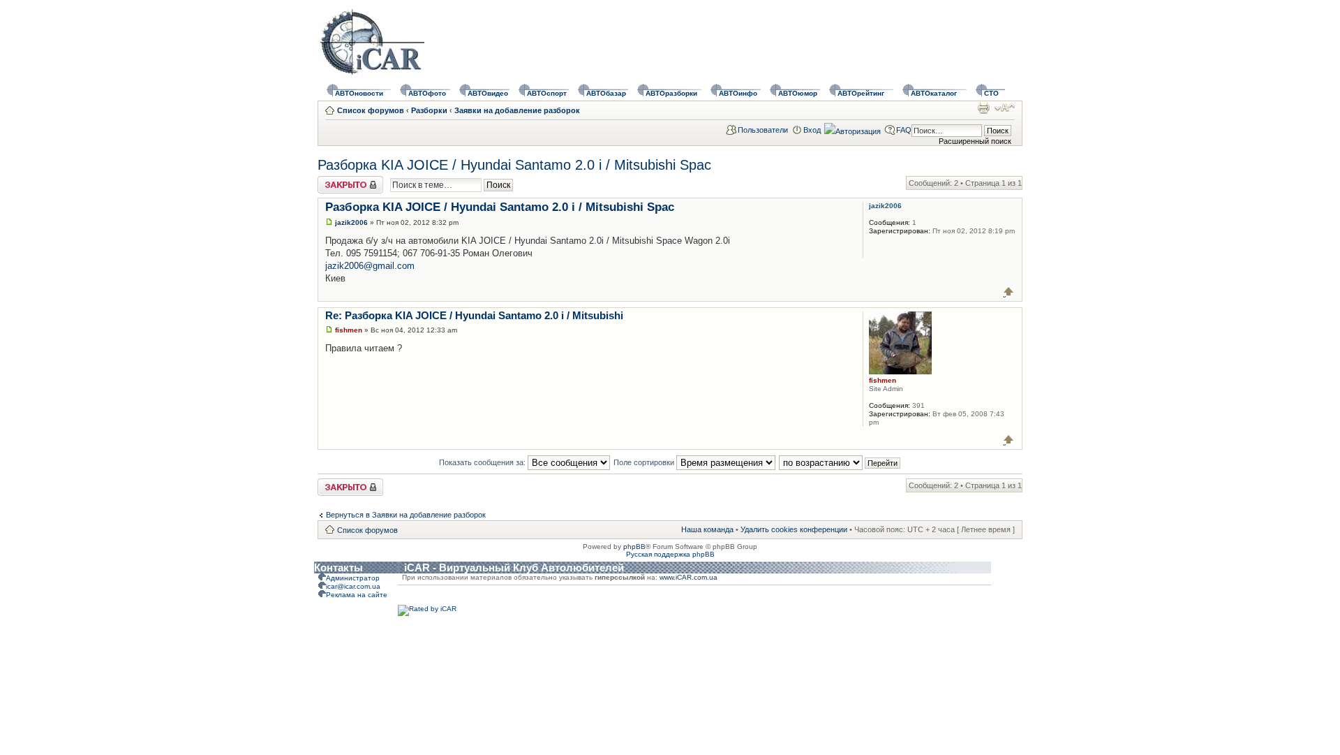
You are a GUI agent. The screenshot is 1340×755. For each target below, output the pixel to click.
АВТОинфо (738, 93)
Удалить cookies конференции (793, 529)
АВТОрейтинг (861, 93)
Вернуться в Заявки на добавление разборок (406, 515)
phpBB (634, 546)
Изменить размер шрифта (1005, 107)
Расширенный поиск (975, 141)
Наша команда (707, 529)
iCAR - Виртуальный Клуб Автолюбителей (514, 567)
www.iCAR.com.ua (688, 577)
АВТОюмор (797, 93)
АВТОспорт (547, 93)
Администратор (353, 578)
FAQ (903, 130)
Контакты (338, 567)
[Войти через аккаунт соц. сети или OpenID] (852, 129)
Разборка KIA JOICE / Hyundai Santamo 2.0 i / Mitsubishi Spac (514, 165)
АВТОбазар (606, 93)
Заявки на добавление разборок (517, 110)
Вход (812, 130)
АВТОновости (359, 93)
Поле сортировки (644, 462)
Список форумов (370, 110)
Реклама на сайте (356, 595)
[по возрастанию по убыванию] (840, 462)
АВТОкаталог (934, 93)
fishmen (348, 330)
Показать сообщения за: (483, 462)
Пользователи (763, 130)
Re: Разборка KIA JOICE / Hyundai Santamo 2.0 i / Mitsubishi (474, 315)
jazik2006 (351, 222)
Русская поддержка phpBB (670, 554)
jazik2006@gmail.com (370, 266)
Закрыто (333, 180)
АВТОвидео (488, 93)
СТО (991, 93)
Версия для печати (983, 107)
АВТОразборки (671, 93)
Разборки (429, 110)
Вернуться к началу (1009, 292)
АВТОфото (427, 93)
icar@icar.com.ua (353, 586)
